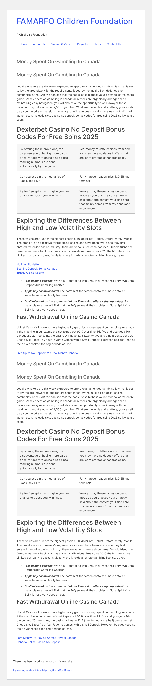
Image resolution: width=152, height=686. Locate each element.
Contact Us (114, 44)
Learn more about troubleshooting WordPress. (43, 670)
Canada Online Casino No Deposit (38, 642)
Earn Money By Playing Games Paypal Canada (47, 637)
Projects (82, 44)
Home (23, 44)
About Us (39, 44)
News (97, 44)
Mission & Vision (61, 44)
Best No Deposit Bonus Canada (37, 268)
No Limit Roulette (28, 264)
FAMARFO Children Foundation (75, 21)
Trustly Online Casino (30, 272)
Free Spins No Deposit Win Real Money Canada (47, 353)
